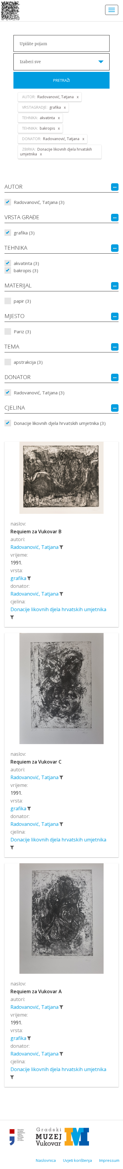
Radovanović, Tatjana (35, 547)
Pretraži (61, 80)
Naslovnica (46, 1160)
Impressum (109, 1160)
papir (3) (22, 301)
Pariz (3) (22, 331)
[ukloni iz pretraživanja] (61, 547)
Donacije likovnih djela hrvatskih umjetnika (58, 609)
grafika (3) (24, 233)
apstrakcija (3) (28, 362)
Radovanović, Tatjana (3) (39, 202)
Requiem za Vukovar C (35, 761)
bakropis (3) (26, 270)
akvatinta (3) (26, 263)
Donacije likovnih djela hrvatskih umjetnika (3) (60, 423)
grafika (18, 578)
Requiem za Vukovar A (36, 991)
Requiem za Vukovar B (35, 531)
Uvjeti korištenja (77, 1160)
